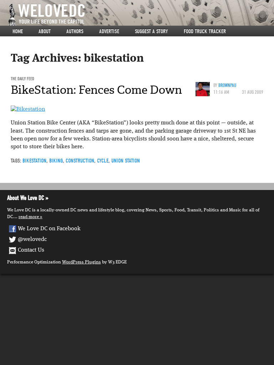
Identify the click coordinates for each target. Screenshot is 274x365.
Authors (74, 31)
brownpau (227, 85)
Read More (29, 217)
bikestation (34, 161)
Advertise (109, 31)
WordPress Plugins (81, 262)
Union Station (125, 161)
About (45, 31)
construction (80, 161)
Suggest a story (151, 31)
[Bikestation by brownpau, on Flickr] (28, 109)
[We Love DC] (140, 15)
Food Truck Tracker (205, 31)
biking (56, 161)
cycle (102, 161)
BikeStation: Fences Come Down (96, 89)
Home (17, 31)
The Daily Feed (22, 78)
